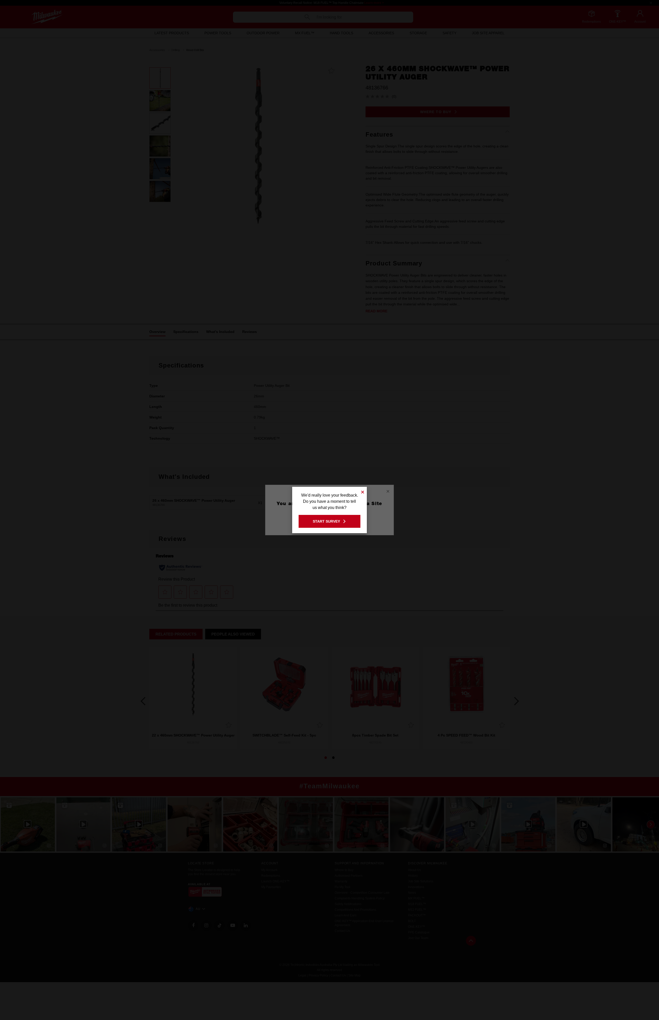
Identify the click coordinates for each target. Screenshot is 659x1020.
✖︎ (363, 491)
